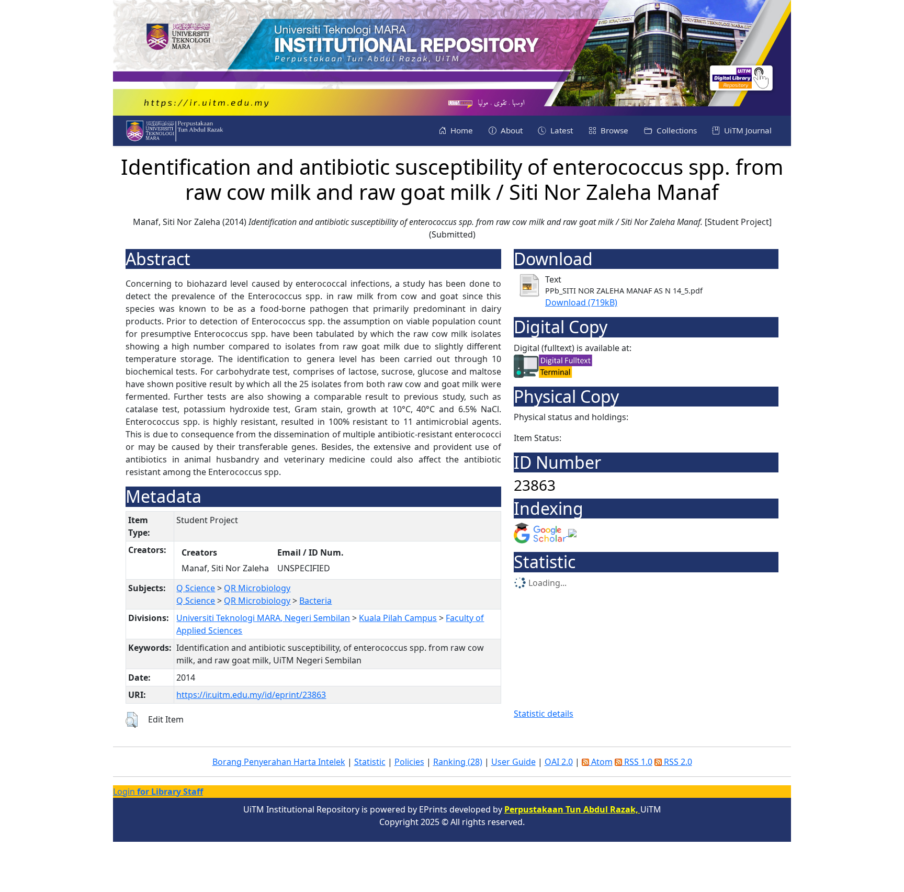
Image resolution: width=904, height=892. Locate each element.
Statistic (370, 761)
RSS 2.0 (677, 761)
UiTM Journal (747, 130)
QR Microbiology (257, 588)
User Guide (513, 761)
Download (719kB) (581, 302)
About (511, 130)
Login (158, 791)
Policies (409, 761)
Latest (560, 130)
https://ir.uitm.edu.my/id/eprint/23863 (251, 695)
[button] (132, 720)
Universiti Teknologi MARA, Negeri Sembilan (263, 618)
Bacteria (315, 600)
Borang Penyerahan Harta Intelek (278, 761)
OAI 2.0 (559, 761)
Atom (601, 761)
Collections (675, 130)
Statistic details (543, 713)
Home (460, 130)
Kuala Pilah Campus (398, 618)
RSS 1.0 (637, 761)
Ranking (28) (457, 761)
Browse (613, 130)
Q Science (195, 588)
